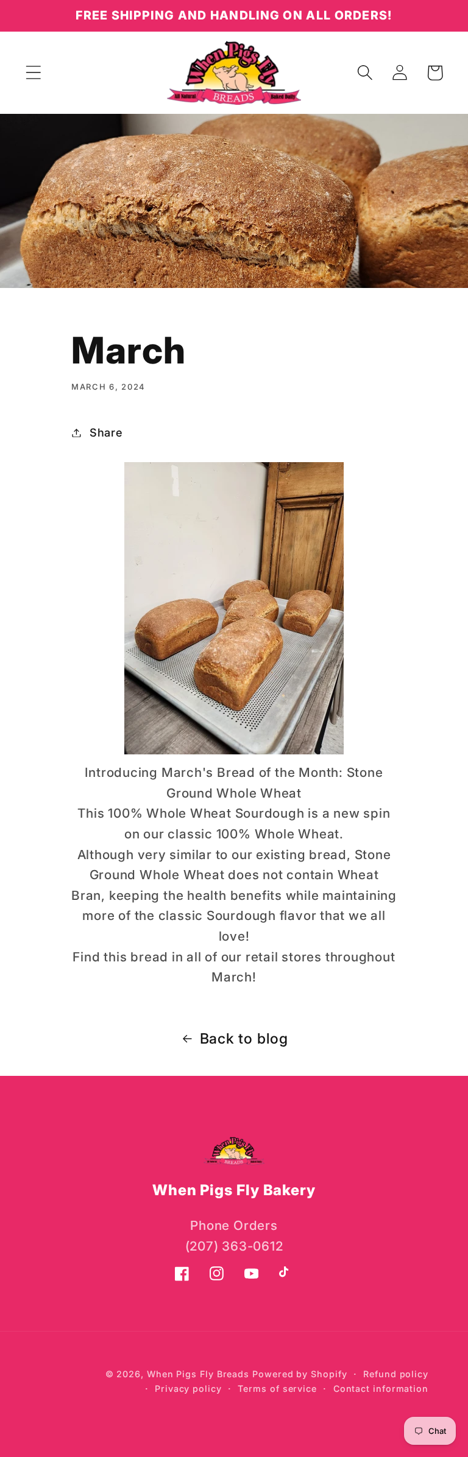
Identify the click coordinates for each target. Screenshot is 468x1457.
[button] (33, 72)
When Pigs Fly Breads (198, 1374)
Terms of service (277, 1388)
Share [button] (106, 432)
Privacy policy (188, 1388)
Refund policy (395, 1374)
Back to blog (244, 1038)
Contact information (380, 1388)
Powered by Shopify (299, 1374)
